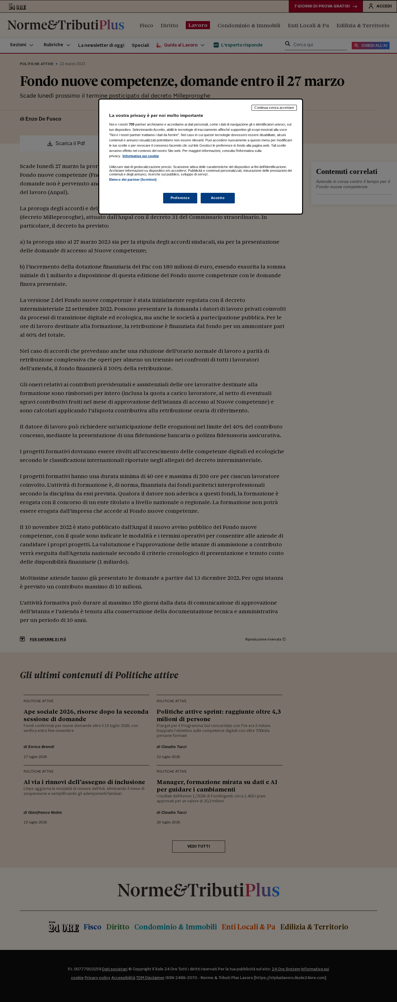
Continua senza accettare (274, 107)
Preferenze (180, 198)
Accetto (218, 198)
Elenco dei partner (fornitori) (133, 179)
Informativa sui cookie (141, 156)
